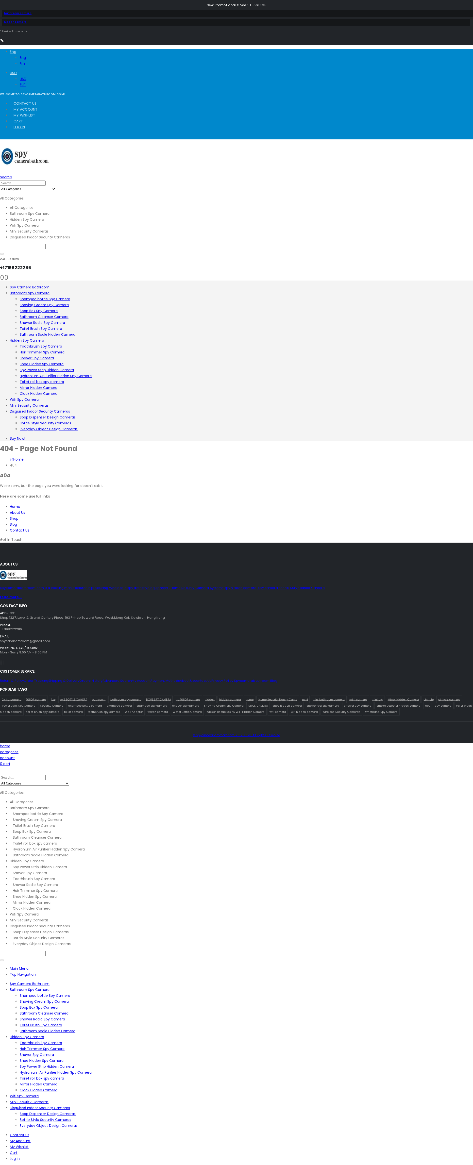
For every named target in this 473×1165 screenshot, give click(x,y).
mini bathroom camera (329, 699)
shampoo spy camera (151, 705)
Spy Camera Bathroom (30, 287)
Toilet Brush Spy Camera (41, 328)
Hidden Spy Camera (27, 340)
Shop (14, 518)
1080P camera (36, 699)
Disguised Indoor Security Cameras (40, 411)
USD (13, 72)
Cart (18, 121)
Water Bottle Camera (187, 712)
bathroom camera (18, 13)
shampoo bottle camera (85, 705)
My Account (26, 109)
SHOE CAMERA (258, 705)
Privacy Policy (222, 680)
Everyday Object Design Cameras (49, 429)
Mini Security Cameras (29, 405)
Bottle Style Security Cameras (45, 423)
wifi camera (278, 712)
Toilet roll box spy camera (42, 381)
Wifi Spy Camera (24, 399)
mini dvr (377, 699)
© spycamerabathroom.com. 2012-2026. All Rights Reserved (236, 735)
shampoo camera (119, 705)
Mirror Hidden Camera (38, 387)
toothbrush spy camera (104, 712)
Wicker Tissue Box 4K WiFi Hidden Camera (235, 712)
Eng (13, 51)
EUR (23, 84)
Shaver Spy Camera (37, 358)
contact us (202, 680)
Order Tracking (36, 680)
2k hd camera (11, 699)
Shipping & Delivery (63, 680)
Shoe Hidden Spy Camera (42, 364)
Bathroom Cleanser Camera (44, 316)
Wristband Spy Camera (381, 712)
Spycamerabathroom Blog (255, 680)
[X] (1, 663)
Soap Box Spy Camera (39, 310)
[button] (6, 177)
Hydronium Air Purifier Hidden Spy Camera (56, 375)
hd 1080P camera (188, 699)
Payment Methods (165, 680)
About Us (17, 512)
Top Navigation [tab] (23, 974)
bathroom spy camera (125, 699)
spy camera (443, 705)
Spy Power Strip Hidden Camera (47, 369)
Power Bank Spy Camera (18, 705)
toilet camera (73, 712)
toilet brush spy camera (42, 712)
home (249, 699)
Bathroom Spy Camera (30, 293)
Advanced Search (117, 680)
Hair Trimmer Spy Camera (42, 352)
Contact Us (25, 103)
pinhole (428, 699)
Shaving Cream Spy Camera (44, 304)
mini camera (358, 699)
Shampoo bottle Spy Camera (45, 299)
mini (305, 699)
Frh (22, 63)
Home (15, 506)
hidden (210, 699)
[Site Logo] (25, 164)
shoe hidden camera (287, 705)
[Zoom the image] (236, 576)
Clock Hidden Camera (38, 393)
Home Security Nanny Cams (277, 699)
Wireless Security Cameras (341, 712)
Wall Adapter (134, 712)
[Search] (2, 253)
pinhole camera (449, 699)
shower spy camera (358, 705)
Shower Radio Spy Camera (42, 322)
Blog (13, 524)
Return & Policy (12, 680)
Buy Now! (17, 438)
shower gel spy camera (322, 705)
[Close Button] (2, 40)
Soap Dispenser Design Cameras (48, 417)
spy (427, 705)
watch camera (158, 712)
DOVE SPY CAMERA (158, 699)
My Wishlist (24, 115)
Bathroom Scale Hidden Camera (47, 334)
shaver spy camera (185, 705)
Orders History (90, 680)
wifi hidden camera (304, 712)
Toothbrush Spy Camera (41, 346)
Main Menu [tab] (19, 968)
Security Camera (52, 705)
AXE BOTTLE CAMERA (73, 699)
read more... (11, 597)
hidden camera (15, 22)
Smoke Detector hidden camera (398, 705)
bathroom (98, 699)
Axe (53, 699)
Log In (19, 127)
